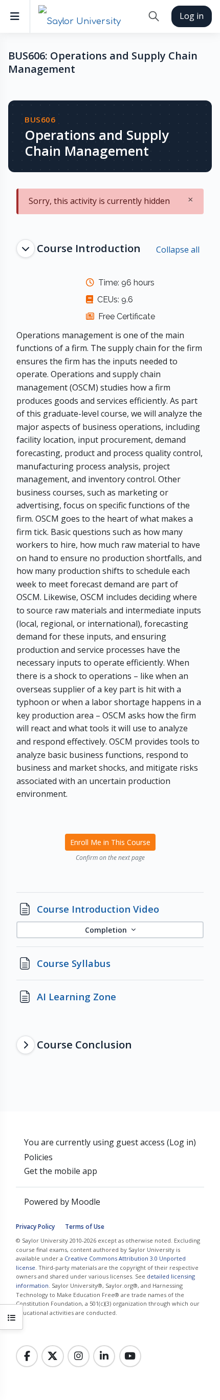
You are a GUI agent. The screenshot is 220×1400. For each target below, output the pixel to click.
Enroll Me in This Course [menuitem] (110, 842)
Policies (38, 1157)
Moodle (85, 1201)
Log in (192, 16)
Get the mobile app (60, 1171)
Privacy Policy (35, 1226)
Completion (107, 930)
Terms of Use (84, 1226)
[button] (154, 16)
